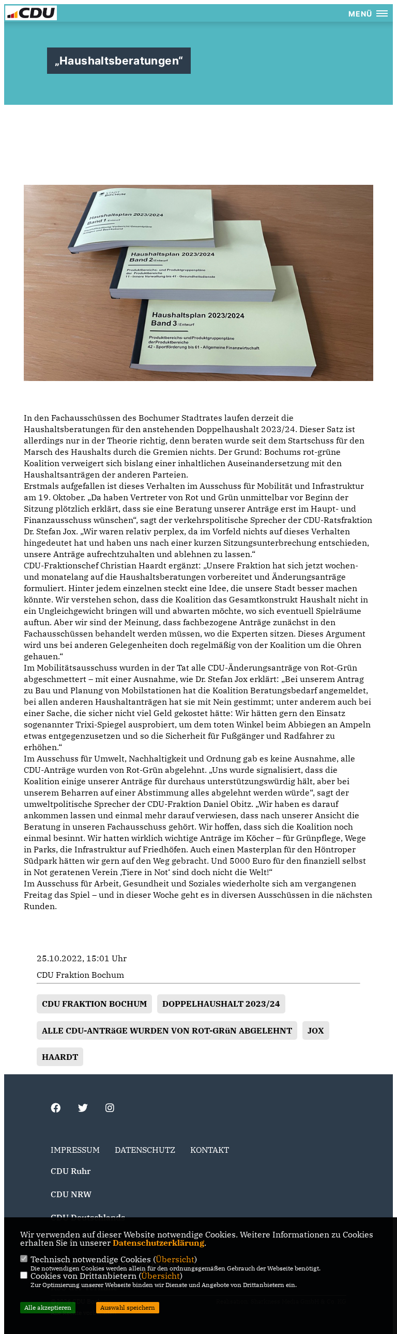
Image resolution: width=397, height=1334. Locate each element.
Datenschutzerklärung (158, 1242)
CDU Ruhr (70, 1171)
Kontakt (209, 1150)
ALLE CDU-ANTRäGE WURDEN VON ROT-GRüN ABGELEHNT (167, 1030)
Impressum (75, 1150)
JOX (316, 1030)
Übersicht (175, 1259)
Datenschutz (145, 1150)
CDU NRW (71, 1194)
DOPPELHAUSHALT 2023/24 (221, 1003)
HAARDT (60, 1056)
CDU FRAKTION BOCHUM (94, 1003)
